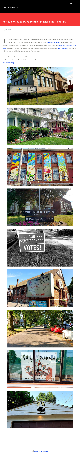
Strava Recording (8, 63)
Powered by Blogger (41, 451)
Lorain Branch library (53, 42)
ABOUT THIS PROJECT (12, 7)
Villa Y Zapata (62, 48)
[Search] (71, 4)
